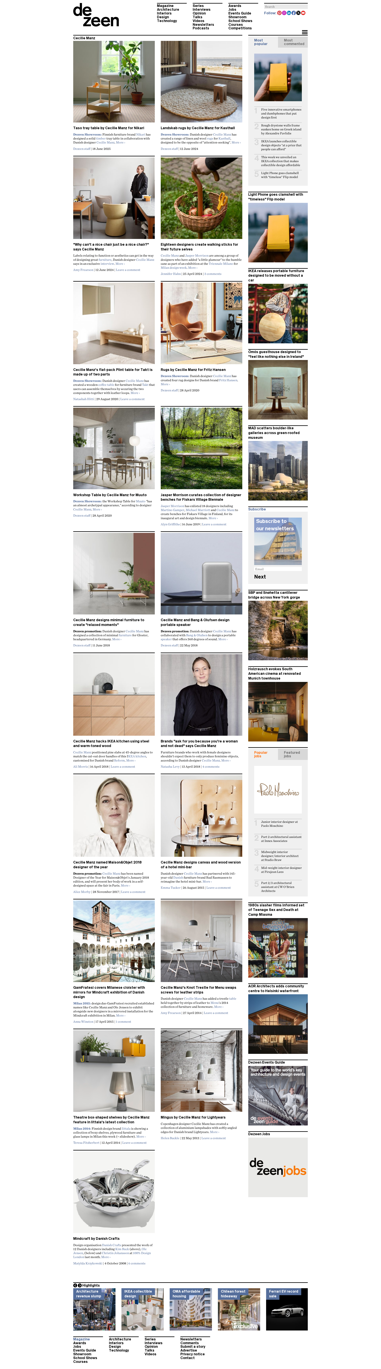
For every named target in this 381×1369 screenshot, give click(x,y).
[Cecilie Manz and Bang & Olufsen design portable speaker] (201, 575)
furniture (105, 260)
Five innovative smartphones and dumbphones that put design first (281, 113)
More (120, 142)
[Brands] (201, 696)
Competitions (240, 28)
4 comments (210, 766)
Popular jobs (260, 754)
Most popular (260, 42)
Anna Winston (83, 1021)
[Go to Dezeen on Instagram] (284, 13)
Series (198, 6)
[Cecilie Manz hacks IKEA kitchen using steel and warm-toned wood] (114, 696)
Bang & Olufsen (197, 635)
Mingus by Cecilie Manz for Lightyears (193, 1117)
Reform (119, 760)
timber (101, 138)
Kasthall (224, 138)
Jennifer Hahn (171, 274)
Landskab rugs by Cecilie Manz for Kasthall (198, 128)
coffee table (106, 385)
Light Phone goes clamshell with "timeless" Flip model (280, 175)
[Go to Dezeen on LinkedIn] (289, 13)
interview (107, 264)
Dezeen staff (81, 149)
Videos (198, 21)
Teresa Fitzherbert (86, 1143)
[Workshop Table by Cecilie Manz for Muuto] (114, 450)
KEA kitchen (137, 756)
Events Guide (239, 13)
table (232, 998)
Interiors (164, 13)
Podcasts (201, 28)
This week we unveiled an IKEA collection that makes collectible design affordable (280, 161)
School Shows (240, 21)
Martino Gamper (172, 510)
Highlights (91, 1285)
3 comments (212, 274)
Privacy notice (192, 1354)
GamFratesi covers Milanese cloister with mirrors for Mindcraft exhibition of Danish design (109, 992)
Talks (197, 17)
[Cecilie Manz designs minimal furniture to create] (114, 575)
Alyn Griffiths (170, 524)
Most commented (294, 42)
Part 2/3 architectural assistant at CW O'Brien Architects (277, 887)
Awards (234, 6)
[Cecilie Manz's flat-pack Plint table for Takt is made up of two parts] (114, 325)
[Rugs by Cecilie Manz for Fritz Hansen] (201, 325)
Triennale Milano (221, 264)
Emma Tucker (171, 888)
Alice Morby (81, 892)
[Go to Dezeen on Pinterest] (279, 13)
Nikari (140, 134)
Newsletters (203, 24)
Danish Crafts (111, 1245)
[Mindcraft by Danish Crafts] (114, 1193)
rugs (210, 138)
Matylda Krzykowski (87, 1263)
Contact (187, 1358)
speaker (166, 639)
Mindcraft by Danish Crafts (96, 1238)
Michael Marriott (198, 510)
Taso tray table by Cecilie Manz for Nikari (108, 128)
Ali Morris (80, 766)
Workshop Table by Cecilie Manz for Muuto (110, 495)
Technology (167, 21)
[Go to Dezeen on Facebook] (294, 13)
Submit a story (192, 1346)
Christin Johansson (115, 1253)
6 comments (136, 1263)
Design (163, 17)
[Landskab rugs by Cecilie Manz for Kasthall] (201, 83)
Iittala (126, 1128)
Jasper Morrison (197, 255)
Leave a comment (128, 270)
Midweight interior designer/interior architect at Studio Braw (280, 856)
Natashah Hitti (83, 399)
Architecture (168, 9)
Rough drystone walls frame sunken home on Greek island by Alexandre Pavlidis (281, 129)
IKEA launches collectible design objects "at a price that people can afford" (281, 145)
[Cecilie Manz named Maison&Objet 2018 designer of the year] (114, 817)
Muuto (140, 501)
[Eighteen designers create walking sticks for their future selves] (201, 199)
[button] (305, 32)
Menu (215, 1003)
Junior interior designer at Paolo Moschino (279, 824)
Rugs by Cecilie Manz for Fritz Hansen (193, 370)
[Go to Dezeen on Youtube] (303, 13)
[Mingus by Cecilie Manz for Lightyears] (201, 1072)
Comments (189, 1343)
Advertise (188, 1350)
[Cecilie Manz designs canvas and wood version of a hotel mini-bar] (201, 817)
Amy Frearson (83, 270)
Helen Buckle (170, 1138)
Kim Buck (122, 1249)
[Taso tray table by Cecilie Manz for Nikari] (114, 83)
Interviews (202, 9)
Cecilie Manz (105, 142)
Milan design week (174, 268)
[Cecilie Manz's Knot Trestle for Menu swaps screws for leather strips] (201, 942)
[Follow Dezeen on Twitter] (298, 13)
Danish (178, 877)
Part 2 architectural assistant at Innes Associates (281, 839)
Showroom (237, 17)
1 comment (123, 1021)
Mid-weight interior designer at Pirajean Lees (281, 870)
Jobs (232, 9)
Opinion (199, 13)
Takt (145, 385)
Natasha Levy (170, 766)
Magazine (165, 6)
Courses (235, 24)
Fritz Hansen (228, 380)
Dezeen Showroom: (87, 134)
